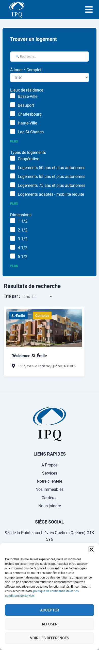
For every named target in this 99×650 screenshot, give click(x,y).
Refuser (49, 624)
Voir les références (49, 638)
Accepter (49, 610)
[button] (91, 549)
